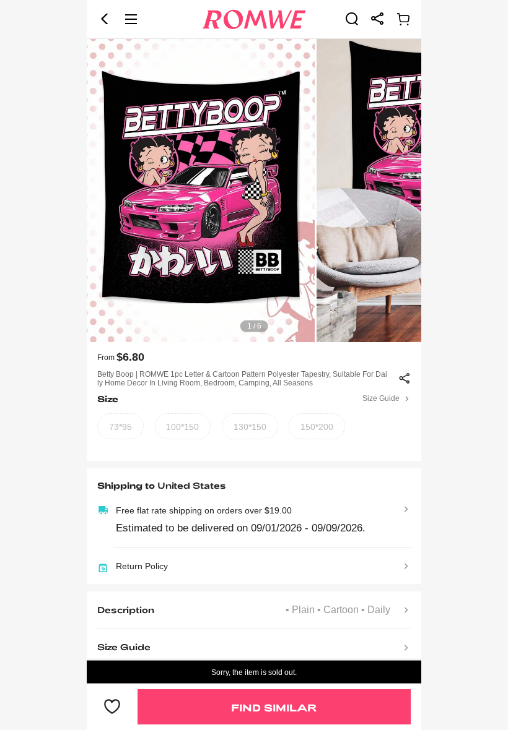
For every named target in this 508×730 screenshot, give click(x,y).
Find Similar (274, 707)
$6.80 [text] (130, 357)
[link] (351, 18)
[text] (254, 190)
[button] (104, 19)
